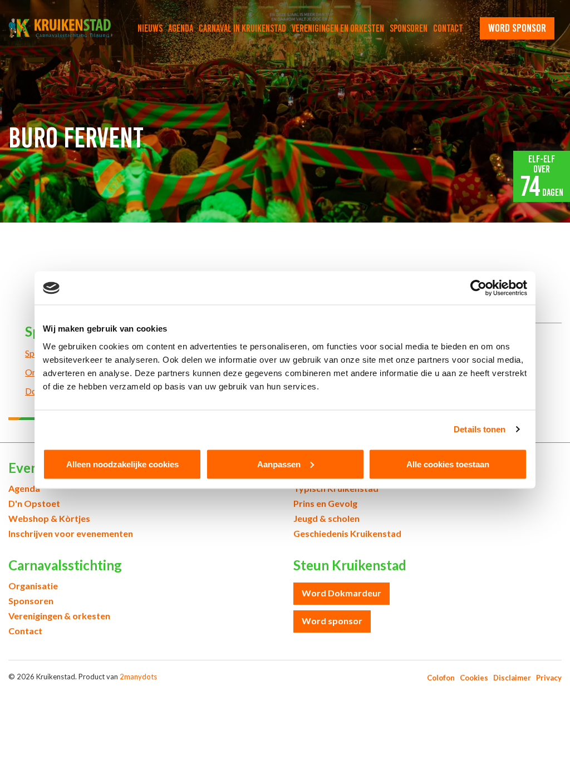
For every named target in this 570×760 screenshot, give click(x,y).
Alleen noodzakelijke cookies (122, 463)
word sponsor (517, 27)
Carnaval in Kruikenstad (242, 28)
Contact (448, 28)
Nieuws (150, 28)
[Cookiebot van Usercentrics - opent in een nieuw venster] (478, 288)
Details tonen (479, 429)
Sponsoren (409, 28)
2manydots (138, 676)
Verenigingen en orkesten (338, 28)
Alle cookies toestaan (447, 463)
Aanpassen (279, 463)
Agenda (180, 28)
